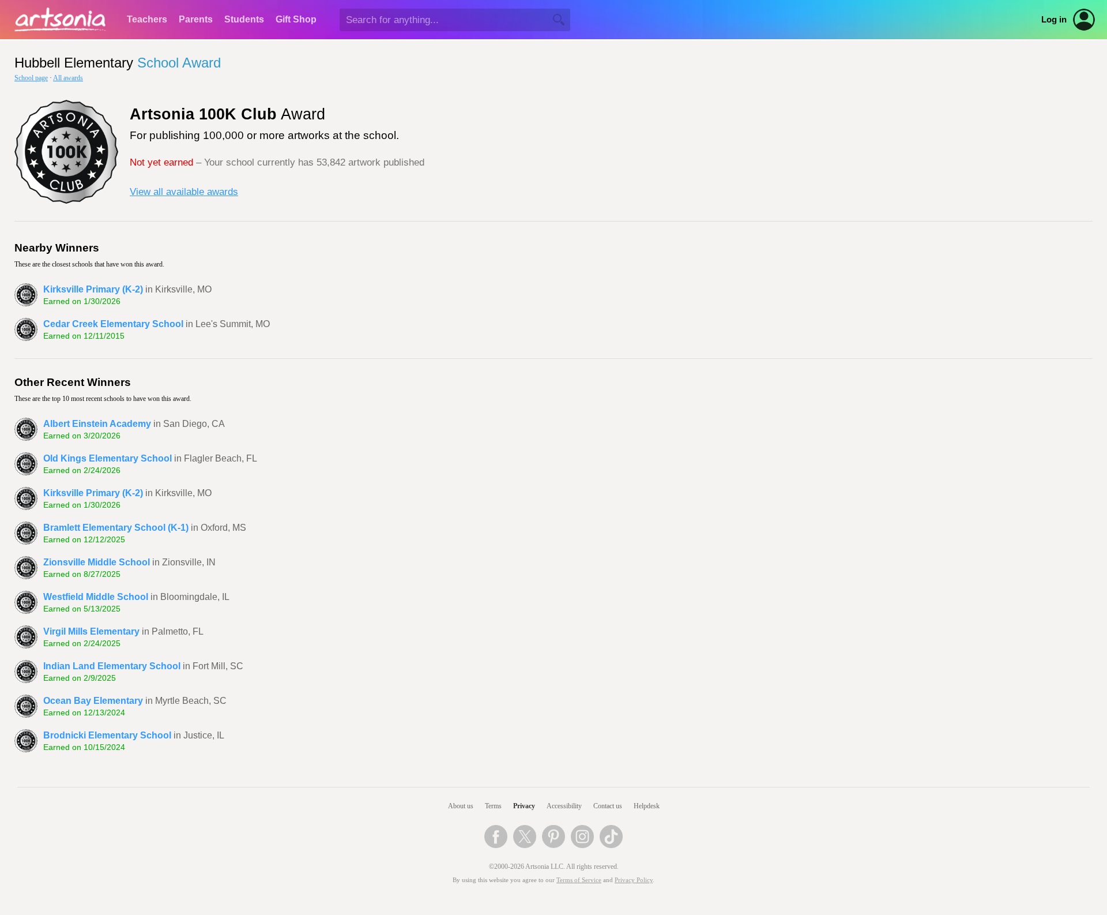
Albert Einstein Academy (97, 424)
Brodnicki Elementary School (107, 735)
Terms (493, 806)
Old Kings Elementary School (107, 458)
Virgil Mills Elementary (91, 631)
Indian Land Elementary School (111, 666)
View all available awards (184, 191)
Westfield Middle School (95, 597)
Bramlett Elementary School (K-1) (116, 527)
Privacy (524, 806)
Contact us (607, 806)
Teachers (147, 19)
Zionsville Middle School (96, 562)
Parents (196, 19)
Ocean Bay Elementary (93, 701)
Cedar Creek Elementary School (113, 324)
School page (31, 78)
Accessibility (564, 806)
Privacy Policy (634, 880)
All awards (68, 78)
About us (460, 806)
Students (244, 19)
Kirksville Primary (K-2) (93, 289)
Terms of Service (578, 880)
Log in (1054, 19)
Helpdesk (647, 806)
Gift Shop (296, 19)
